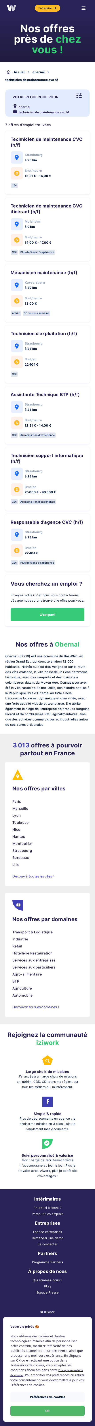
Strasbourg (22, 850)
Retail (17, 946)
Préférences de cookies (47, 1397)
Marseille (20, 808)
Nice (16, 829)
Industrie (20, 939)
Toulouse (20, 822)
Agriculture (22, 988)
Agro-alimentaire (27, 974)
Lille (15, 864)
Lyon (16, 815)
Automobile (22, 995)
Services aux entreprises (34, 960)
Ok (47, 1411)
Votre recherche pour (35, 97)
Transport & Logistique (32, 932)
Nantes (18, 836)
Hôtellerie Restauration (32, 953)
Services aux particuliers (34, 967)
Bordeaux (20, 857)
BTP (15, 981)
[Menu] (83, 8)
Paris (16, 801)
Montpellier (22, 843)
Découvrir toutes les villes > (33, 876)
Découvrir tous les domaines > (36, 1007)
